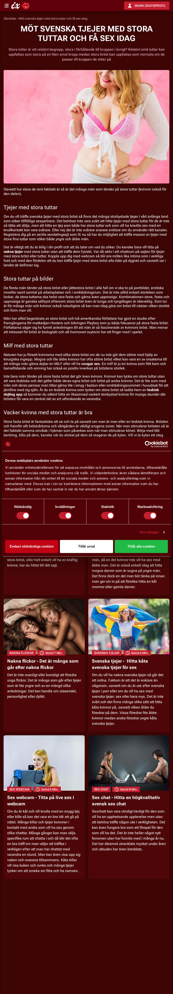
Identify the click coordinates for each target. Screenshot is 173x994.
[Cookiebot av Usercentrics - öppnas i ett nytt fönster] (148, 444)
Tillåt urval (86, 546)
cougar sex (90, 364)
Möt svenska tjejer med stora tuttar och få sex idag (53, 18)
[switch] (65, 515)
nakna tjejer (13, 251)
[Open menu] (6, 5)
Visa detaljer (149, 532)
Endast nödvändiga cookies (32, 546)
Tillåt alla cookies (141, 546)
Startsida (10, 18)
